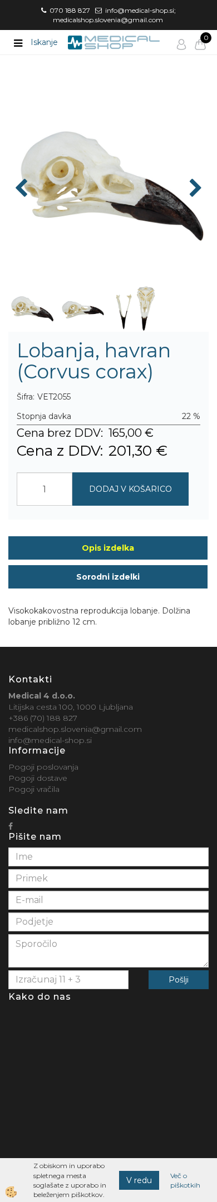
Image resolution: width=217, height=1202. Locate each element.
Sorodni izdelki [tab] (108, 577)
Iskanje (44, 42)
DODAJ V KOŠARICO (130, 489)
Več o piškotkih (185, 1180)
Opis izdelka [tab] (108, 548)
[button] (194, 189)
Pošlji (179, 980)
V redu (139, 1180)
